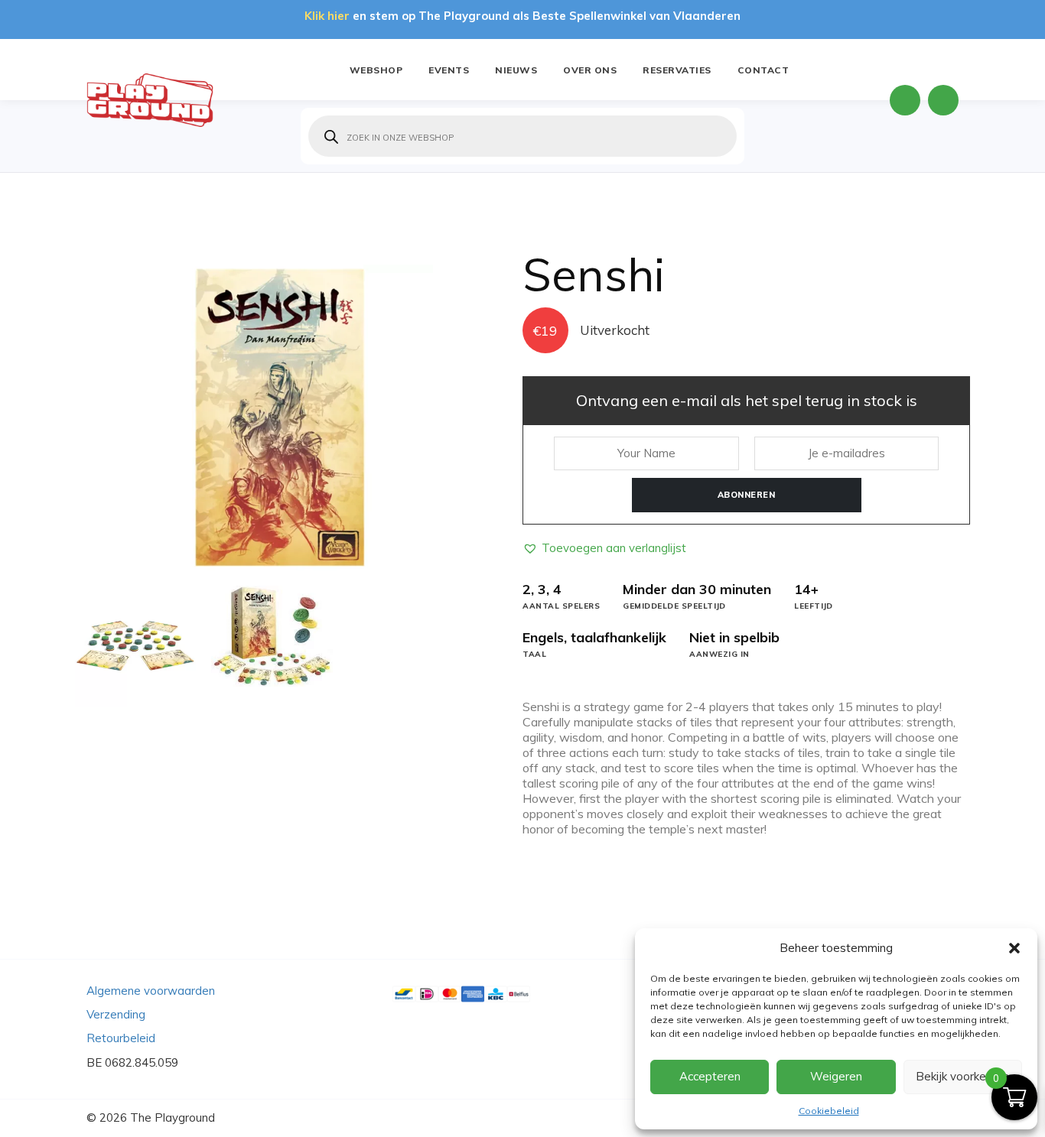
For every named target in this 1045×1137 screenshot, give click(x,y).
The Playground (172, 1117)
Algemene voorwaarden (150, 990)
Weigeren (836, 1076)
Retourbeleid (120, 1038)
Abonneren (747, 494)
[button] (1014, 948)
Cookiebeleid (829, 1110)
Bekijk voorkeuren (962, 1076)
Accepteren (710, 1076)
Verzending (115, 1014)
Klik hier (327, 15)
